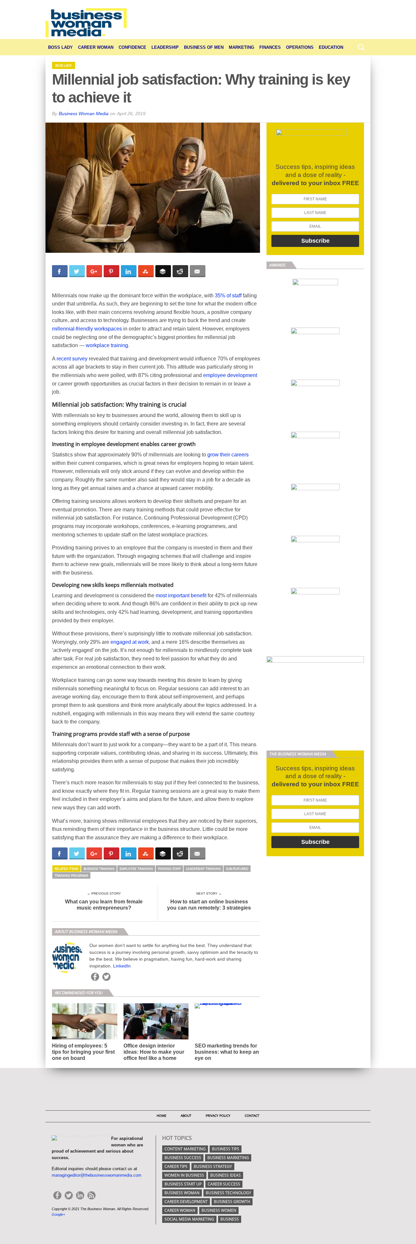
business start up (183, 1184)
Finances (270, 47)
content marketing (185, 1149)
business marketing (228, 1157)
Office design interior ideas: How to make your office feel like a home (154, 1052)
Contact (252, 1115)
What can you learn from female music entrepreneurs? (104, 905)
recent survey (72, 358)
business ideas (225, 1175)
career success (224, 1184)
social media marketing (189, 1219)
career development (186, 1201)
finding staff (169, 868)
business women (219, 1210)
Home (161, 1115)
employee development (230, 375)
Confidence (132, 47)
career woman (179, 1210)
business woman (182, 1193)
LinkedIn (122, 965)
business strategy (213, 1166)
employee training (136, 868)
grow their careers (228, 454)
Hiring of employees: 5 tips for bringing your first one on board (83, 1052)
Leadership (165, 47)
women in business (184, 1175)
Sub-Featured (237, 868)
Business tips (225, 1149)
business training (99, 868)
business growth (232, 1201)
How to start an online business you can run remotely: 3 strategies (209, 905)
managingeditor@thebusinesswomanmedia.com (96, 1175)
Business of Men (204, 47)
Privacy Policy (218, 1115)
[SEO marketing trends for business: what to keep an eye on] (227, 1003)
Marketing (241, 47)
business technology (228, 1193)
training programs (71, 875)
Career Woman (95, 47)
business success (182, 1157)
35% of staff (228, 295)
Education (331, 47)
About (186, 1115)
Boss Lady (60, 47)
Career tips (176, 1166)
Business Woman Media (84, 113)
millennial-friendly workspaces (87, 328)
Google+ (58, 1214)
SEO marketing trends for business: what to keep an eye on (227, 1052)
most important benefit (181, 595)
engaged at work (129, 642)
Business (229, 1219)
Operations (300, 47)
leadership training (203, 868)
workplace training (107, 345)
